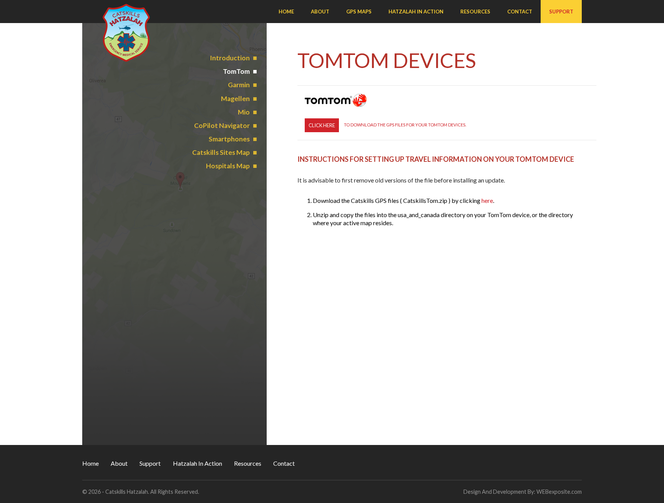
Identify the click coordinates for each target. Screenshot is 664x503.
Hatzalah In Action (415, 11)
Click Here (322, 125)
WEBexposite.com (559, 491)
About (320, 11)
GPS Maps (359, 11)
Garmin (239, 85)
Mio (244, 112)
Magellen (235, 99)
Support (561, 11)
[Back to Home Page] (126, 33)
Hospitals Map (228, 166)
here (487, 200)
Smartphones (229, 139)
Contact (519, 11)
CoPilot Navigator (222, 125)
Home (286, 11)
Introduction (230, 58)
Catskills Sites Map (221, 152)
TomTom (236, 71)
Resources (475, 11)
